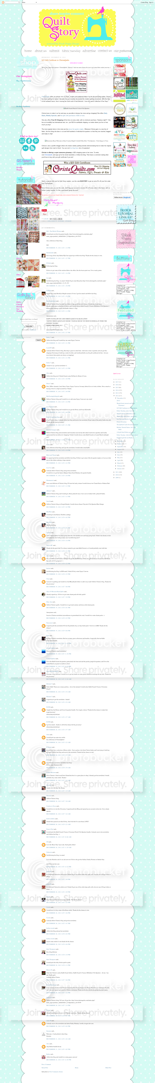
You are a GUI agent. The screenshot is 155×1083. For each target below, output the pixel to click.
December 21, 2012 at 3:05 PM (58, 1049)
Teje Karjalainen (51, 301)
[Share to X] (57, 219)
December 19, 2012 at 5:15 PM (58, 486)
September (120, 447)
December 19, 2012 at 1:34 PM (58, 273)
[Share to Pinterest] (61, 219)
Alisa (47, 373)
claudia (48, 533)
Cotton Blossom (51, 772)
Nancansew (49, 623)
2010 (117, 475)
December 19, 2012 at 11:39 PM (58, 666)
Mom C (48, 383)
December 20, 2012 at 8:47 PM (58, 1016)
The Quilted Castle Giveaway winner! (127, 424)
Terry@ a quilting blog (52, 417)
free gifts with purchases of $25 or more (72, 115)
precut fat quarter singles (76, 129)
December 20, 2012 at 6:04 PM (58, 944)
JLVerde (48, 263)
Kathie (48, 1054)
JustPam (48, 290)
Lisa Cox (49, 468)
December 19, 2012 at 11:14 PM (58, 643)
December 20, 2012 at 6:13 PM (58, 965)
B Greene (49, 747)
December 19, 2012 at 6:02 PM (58, 517)
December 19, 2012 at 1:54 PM (58, 296)
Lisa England (50, 407)
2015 (117, 387)
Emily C (48, 337)
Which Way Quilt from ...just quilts (127, 416)
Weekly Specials (51, 115)
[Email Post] (50, 218)
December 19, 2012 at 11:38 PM (58, 654)
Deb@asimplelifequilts (53, 396)
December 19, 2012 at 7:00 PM (58, 587)
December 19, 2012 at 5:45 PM (58, 507)
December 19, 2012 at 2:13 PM (58, 311)
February (120, 466)
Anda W (48, 1021)
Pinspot (48, 1010)
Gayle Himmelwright (52, 671)
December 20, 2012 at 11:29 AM (58, 847)
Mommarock (50, 480)
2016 (117, 385)
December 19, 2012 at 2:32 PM (58, 368)
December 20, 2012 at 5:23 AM (58, 742)
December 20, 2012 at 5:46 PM (58, 913)
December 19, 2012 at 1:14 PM (58, 248)
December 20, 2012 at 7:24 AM (58, 814)
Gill (47, 760)
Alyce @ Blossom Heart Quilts (55, 591)
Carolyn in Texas (51, 806)
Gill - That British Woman (53, 231)
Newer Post (45, 1068)
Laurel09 (49, 348)
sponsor (68, 221)
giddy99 (48, 871)
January (119, 469)
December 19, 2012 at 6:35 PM (58, 574)
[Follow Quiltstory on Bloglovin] (122, 198)
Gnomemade (50, 253)
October (119, 444)
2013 (117, 393)
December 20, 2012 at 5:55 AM (58, 755)
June (118, 455)
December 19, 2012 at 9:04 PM (58, 631)
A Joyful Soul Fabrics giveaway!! (126, 432)
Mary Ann (49, 602)
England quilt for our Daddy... (125, 438)
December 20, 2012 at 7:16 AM (58, 780)
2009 (117, 478)
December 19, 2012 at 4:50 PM (58, 475)
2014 (117, 390)
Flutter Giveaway (122, 422)
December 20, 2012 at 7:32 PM (58, 993)
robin (47, 734)
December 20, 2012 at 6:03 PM (58, 934)
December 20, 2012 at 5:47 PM (58, 923)
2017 (117, 382)
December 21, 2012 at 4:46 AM (58, 1039)
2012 (117, 396)
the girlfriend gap (51, 985)
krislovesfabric (50, 819)
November (120, 441)
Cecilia (48, 907)
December (120, 398)
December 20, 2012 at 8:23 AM (58, 824)
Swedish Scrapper (51, 430)
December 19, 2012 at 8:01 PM (58, 608)
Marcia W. (49, 970)
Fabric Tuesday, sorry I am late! (125, 411)
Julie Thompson (51, 949)
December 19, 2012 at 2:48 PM (58, 379)
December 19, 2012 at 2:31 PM (58, 343)
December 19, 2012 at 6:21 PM (58, 551)
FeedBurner (33, 330)
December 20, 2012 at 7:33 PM (58, 1005)
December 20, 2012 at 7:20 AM (58, 801)
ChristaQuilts (46, 96)
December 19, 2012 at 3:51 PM (58, 425)
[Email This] (53, 219)
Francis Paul (49, 829)
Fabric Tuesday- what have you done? (127, 435)
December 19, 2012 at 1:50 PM (58, 286)
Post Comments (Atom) (56, 1072)
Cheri (48, 579)
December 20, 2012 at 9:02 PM (58, 1026)
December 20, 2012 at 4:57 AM (58, 717)
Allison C (49, 491)
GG (47, 842)
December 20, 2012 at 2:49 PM (58, 879)
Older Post (108, 1068)
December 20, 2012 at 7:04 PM (58, 980)
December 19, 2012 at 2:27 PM (58, 332)
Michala (48, 785)
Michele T (49, 684)
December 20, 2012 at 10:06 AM (58, 837)
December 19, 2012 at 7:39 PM (58, 597)
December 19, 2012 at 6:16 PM (58, 540)
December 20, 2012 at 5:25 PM (58, 902)
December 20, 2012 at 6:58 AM (58, 768)
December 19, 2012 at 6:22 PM (58, 564)
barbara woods (50, 928)
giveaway (61, 221)
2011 (117, 472)
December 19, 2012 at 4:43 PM (58, 463)
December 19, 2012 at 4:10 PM (58, 450)
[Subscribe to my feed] (32, 151)
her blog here (74, 148)
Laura (48, 444)
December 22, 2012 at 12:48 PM (58, 1060)
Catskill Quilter (50, 648)
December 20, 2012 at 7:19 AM (58, 791)
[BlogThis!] (55, 219)
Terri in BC (49, 545)
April (119, 460)
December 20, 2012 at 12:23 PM (58, 867)
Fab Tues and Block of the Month (126, 419)
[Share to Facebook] (59, 219)
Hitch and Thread (51, 455)
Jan (47, 278)
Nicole (48, 897)
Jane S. (48, 556)
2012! (118, 400)
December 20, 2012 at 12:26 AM (58, 679)
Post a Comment (46, 1064)
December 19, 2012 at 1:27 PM (58, 258)
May (118, 458)
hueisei (48, 568)
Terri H (48, 501)
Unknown (49, 852)
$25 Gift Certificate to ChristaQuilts (55, 60)
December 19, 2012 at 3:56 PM (58, 440)
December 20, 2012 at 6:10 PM (58, 955)
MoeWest (49, 512)
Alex (47, 1044)
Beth (47, 635)
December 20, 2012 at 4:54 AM (58, 692)
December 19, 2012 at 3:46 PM (58, 412)
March (119, 463)
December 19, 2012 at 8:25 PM (58, 618)
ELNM (48, 707)
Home (76, 1068)
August (119, 449)
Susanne (48, 1031)
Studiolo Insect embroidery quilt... (126, 413)
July (118, 452)
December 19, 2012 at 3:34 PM (58, 402)
